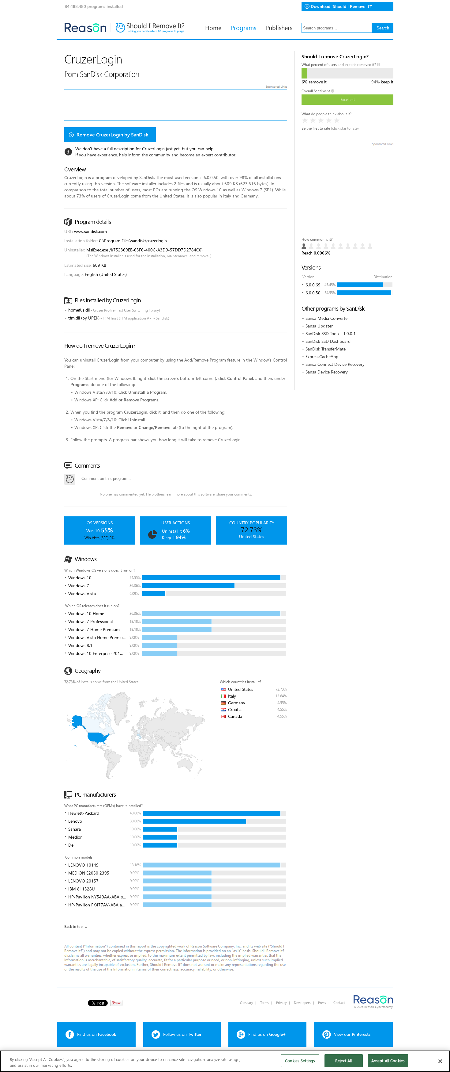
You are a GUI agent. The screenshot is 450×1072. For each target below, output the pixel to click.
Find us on (96, 1034)
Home (213, 27)
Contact (339, 1003)
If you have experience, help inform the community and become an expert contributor (155, 155)
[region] (225, 1061)
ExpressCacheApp (322, 356)
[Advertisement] (347, 187)
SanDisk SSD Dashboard (328, 341)
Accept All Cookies (388, 1060)
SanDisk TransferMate (326, 349)
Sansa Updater (319, 326)
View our (352, 1034)
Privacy (281, 1003)
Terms (264, 1003)
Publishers (278, 27)
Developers (302, 1003)
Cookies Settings (300, 1060)
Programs (243, 27)
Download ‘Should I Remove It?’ (341, 6)
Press (322, 1003)
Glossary (246, 1003)
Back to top (73, 926)
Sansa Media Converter (327, 318)
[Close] (440, 1061)
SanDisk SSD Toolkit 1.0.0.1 (331, 333)
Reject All (343, 1060)
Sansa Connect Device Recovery (335, 364)
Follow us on (182, 1034)
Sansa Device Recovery (327, 372)
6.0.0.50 (313, 293)
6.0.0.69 (313, 285)
